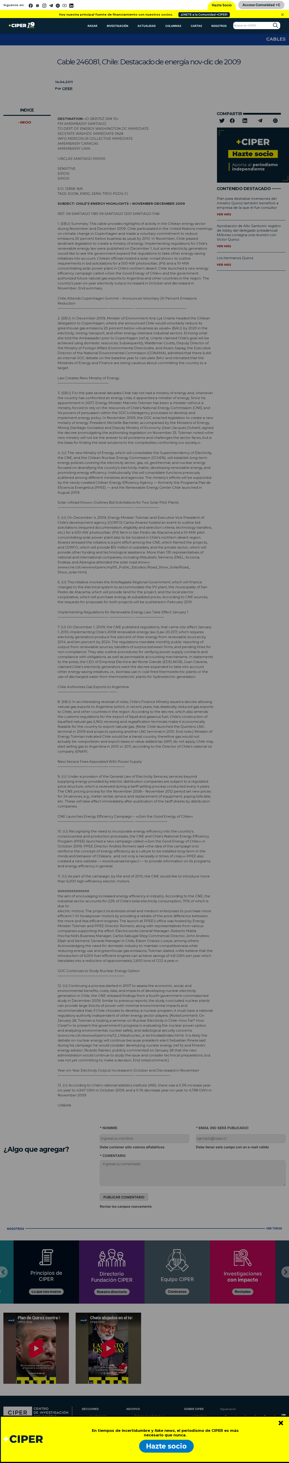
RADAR (92, 26)
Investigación (117, 26)
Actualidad (147, 26)
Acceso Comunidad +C (261, 5)
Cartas (196, 26)
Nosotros (219, 26)
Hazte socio (166, 1446)
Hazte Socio (222, 5)
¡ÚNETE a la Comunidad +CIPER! (204, 14)
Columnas (173, 26)
